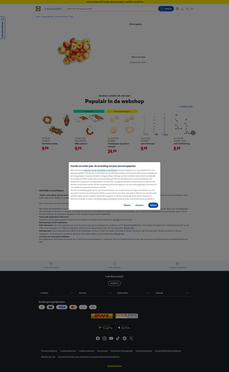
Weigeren (127, 205)
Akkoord (153, 205)
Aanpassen (139, 205)
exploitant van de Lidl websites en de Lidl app (100, 170)
